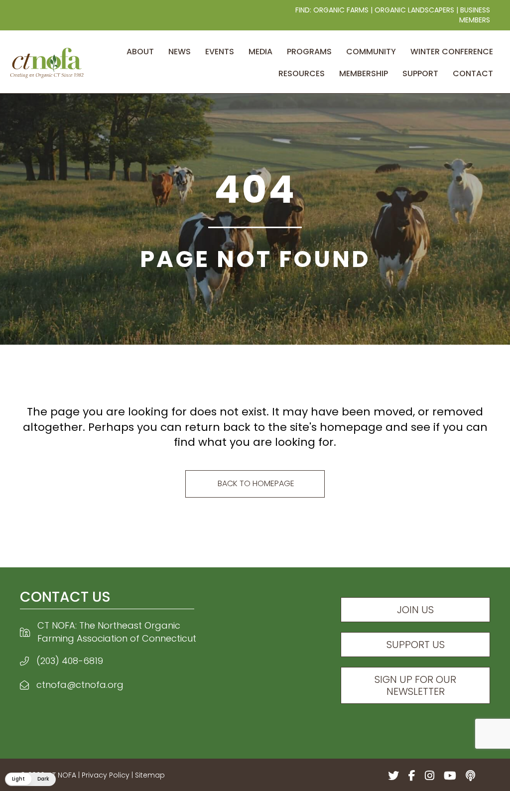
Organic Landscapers (414, 10)
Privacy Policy (105, 775)
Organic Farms (341, 10)
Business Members (474, 15)
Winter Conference (451, 51)
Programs (309, 51)
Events (219, 51)
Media (260, 51)
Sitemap (150, 775)
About (140, 51)
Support (420, 73)
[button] (30, 779)
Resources (301, 73)
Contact (473, 73)
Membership (363, 73)
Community (371, 51)
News (179, 51)
